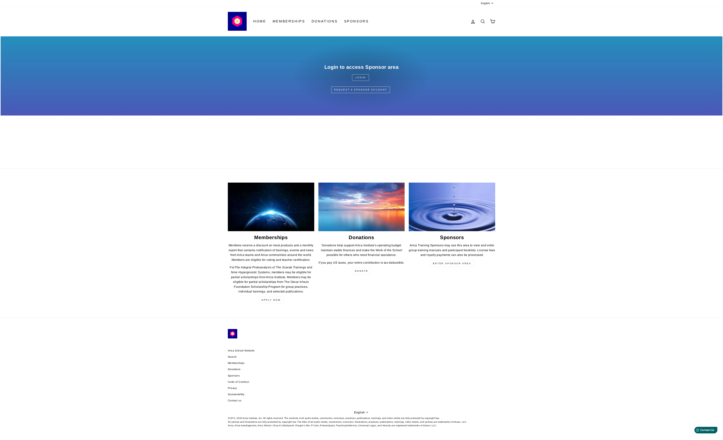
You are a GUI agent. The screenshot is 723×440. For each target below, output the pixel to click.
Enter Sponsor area (452, 263)
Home (259, 21)
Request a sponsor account (360, 89)
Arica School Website (241, 350)
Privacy (232, 388)
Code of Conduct (238, 381)
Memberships (289, 21)
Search (232, 356)
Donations (325, 21)
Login (360, 77)
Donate (361, 271)
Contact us (234, 400)
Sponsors (356, 21)
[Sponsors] (452, 207)
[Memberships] (271, 207)
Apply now (271, 300)
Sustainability (236, 394)
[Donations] (361, 207)
